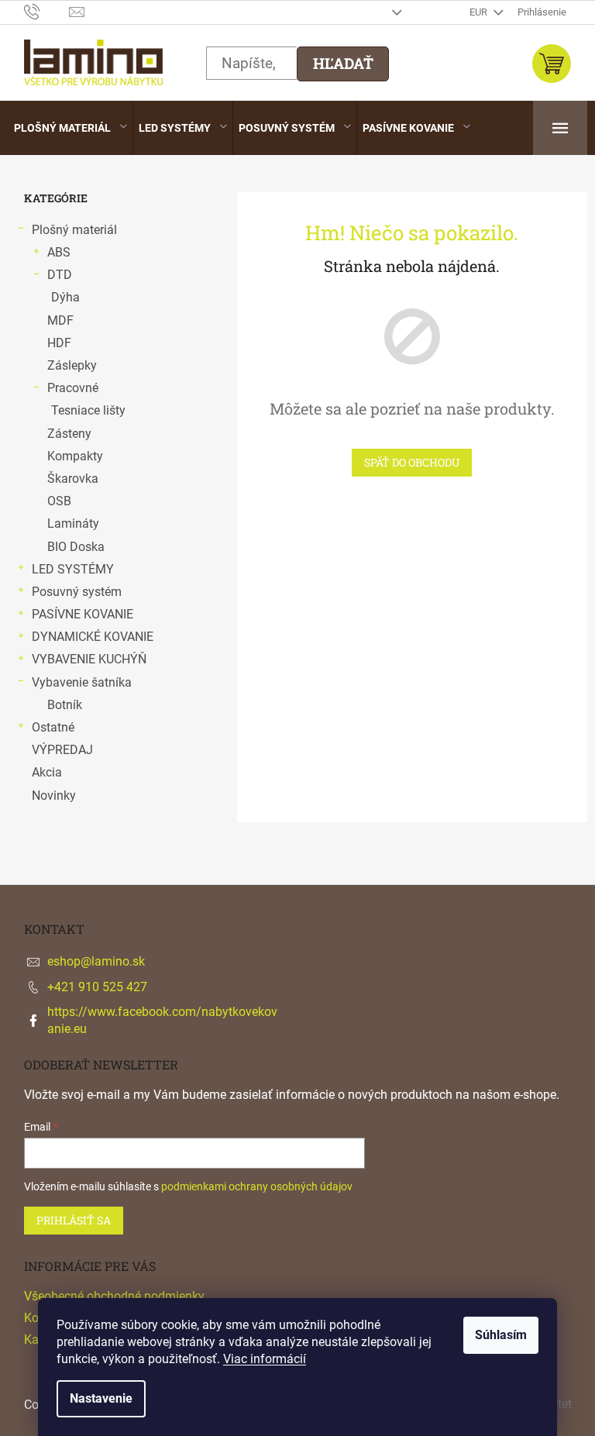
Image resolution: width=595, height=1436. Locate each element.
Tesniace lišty (88, 410)
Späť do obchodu (411, 462)
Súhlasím (501, 1335)
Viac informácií (264, 1359)
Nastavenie (101, 1398)
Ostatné (53, 727)
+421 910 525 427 (97, 987)
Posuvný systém (77, 591)
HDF (59, 343)
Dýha (65, 297)
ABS (59, 252)
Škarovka (72, 478)
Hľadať (343, 63)
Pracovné (72, 388)
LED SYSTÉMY (73, 569)
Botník (64, 704)
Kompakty (75, 456)
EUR (479, 12)
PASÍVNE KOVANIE (82, 614)
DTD (59, 274)
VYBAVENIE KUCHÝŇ (89, 659)
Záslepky (72, 365)
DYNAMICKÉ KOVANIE (92, 636)
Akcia (47, 772)
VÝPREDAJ (62, 749)
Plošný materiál (74, 229)
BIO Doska (76, 546)
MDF (60, 320)
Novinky (54, 795)
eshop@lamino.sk (96, 961)
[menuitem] (70, 128)
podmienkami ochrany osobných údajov (257, 1186)
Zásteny (69, 433)
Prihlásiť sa (73, 1220)
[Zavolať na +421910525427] (47, 11)
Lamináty (73, 523)
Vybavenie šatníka (82, 682)
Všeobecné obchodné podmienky (114, 1296)
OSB (59, 501)
